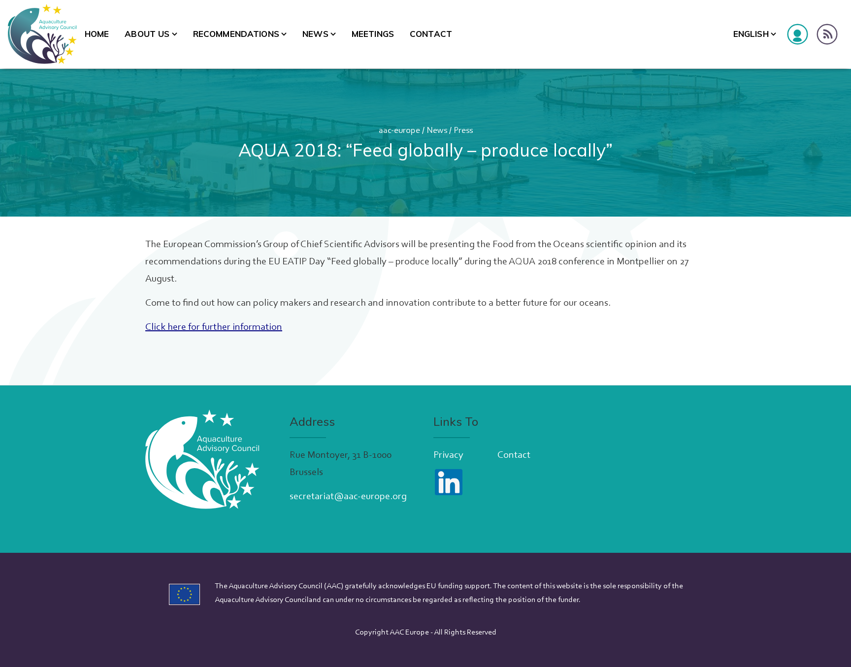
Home (97, 34)
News (315, 34)
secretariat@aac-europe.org (348, 497)
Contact (431, 34)
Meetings (373, 34)
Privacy (448, 455)
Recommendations (236, 34)
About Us (147, 34)
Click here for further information (213, 327)
